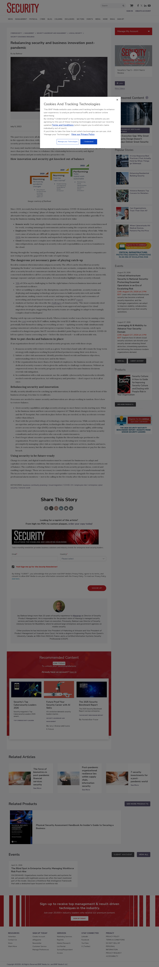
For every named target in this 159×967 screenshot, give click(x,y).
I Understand (88, 142)
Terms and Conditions (63, 125)
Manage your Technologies (68, 142)
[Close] (117, 99)
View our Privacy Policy (83, 134)
